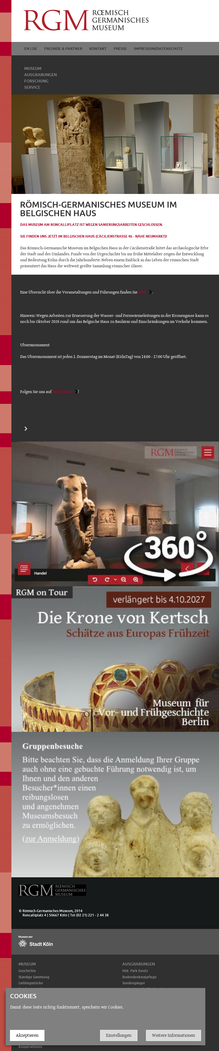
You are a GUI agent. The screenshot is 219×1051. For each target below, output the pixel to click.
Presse (120, 48)
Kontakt (98, 48)
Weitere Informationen (173, 1035)
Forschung (36, 81)
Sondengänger (133, 983)
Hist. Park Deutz (135, 971)
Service (32, 87)
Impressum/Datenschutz (158, 48)
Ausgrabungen (40, 74)
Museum (32, 68)
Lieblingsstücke (31, 983)
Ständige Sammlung (34, 977)
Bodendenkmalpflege (139, 977)
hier (142, 292)
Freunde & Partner (63, 48)
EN (26, 48)
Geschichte (27, 971)
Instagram (62, 392)
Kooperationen (30, 1046)
